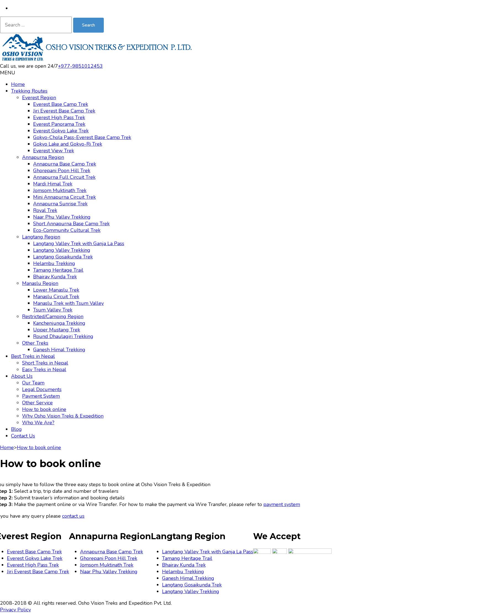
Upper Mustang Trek (56, 329)
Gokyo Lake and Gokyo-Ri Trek (67, 144)
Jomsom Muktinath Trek (59, 190)
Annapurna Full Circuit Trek (64, 177)
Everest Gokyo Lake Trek (61, 130)
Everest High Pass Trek (59, 117)
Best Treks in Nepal (33, 356)
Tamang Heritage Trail (58, 270)
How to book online (44, 409)
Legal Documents (42, 389)
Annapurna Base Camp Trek (64, 164)
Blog (16, 429)
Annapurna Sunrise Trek (60, 203)
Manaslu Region (40, 283)
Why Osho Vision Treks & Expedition (63, 416)
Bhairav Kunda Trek (55, 276)
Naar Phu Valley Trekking (62, 217)
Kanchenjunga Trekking (59, 323)
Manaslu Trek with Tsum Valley (68, 303)
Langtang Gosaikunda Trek (63, 256)
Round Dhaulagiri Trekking (63, 336)
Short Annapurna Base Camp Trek (71, 223)
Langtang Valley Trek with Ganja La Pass (78, 243)
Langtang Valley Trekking (61, 250)
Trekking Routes (29, 91)
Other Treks (35, 343)
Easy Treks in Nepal (44, 369)
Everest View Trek (53, 150)
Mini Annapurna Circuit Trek (64, 197)
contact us (73, 516)
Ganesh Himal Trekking (59, 349)
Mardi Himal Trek (52, 183)
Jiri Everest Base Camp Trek (64, 111)
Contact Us (23, 436)
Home (18, 84)
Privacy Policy (15, 609)
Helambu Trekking (54, 263)
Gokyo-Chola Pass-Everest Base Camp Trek (82, 137)
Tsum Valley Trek (52, 309)
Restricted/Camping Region (52, 316)
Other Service (37, 402)
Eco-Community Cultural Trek (66, 230)
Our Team (33, 382)
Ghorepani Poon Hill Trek (61, 170)
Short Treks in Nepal (45, 363)
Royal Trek (45, 210)
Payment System (41, 396)
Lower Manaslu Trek (56, 290)
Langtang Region (41, 237)
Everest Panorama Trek (59, 124)
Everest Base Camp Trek (60, 104)
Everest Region (39, 97)
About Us (22, 376)
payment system (281, 504)
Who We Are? (38, 422)
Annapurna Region (43, 157)
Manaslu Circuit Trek (56, 296)
